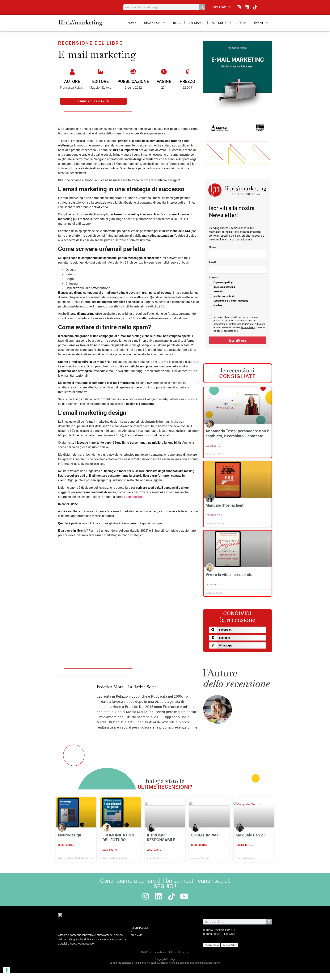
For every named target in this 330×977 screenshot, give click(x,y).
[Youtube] (184, 896)
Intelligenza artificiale (224, 296)
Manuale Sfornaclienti (224, 505)
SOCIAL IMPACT (205, 835)
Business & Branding (224, 287)
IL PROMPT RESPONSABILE (161, 837)
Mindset (218, 305)
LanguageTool (133, 497)
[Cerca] (202, 7)
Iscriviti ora (237, 340)
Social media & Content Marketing (231, 300)
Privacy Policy (248, 327)
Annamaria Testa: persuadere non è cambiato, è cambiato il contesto (237, 433)
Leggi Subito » (213, 446)
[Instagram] (238, 7)
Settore (213, 277)
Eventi (259, 23)
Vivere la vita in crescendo (228, 574)
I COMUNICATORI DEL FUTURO (118, 837)
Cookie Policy (230, 945)
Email (212, 262)
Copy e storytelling (223, 282)
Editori (217, 23)
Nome (212, 247)
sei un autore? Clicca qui (219, 930)
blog (177, 23)
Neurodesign (69, 835)
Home (132, 23)
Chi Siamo (196, 23)
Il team (240, 23)
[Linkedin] (246, 7)
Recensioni (152, 23)
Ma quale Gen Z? (250, 835)
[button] (237, 630)
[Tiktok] (254, 7)
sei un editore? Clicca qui (219, 934)
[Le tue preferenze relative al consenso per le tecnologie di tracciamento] (6, 970)
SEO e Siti (218, 291)
